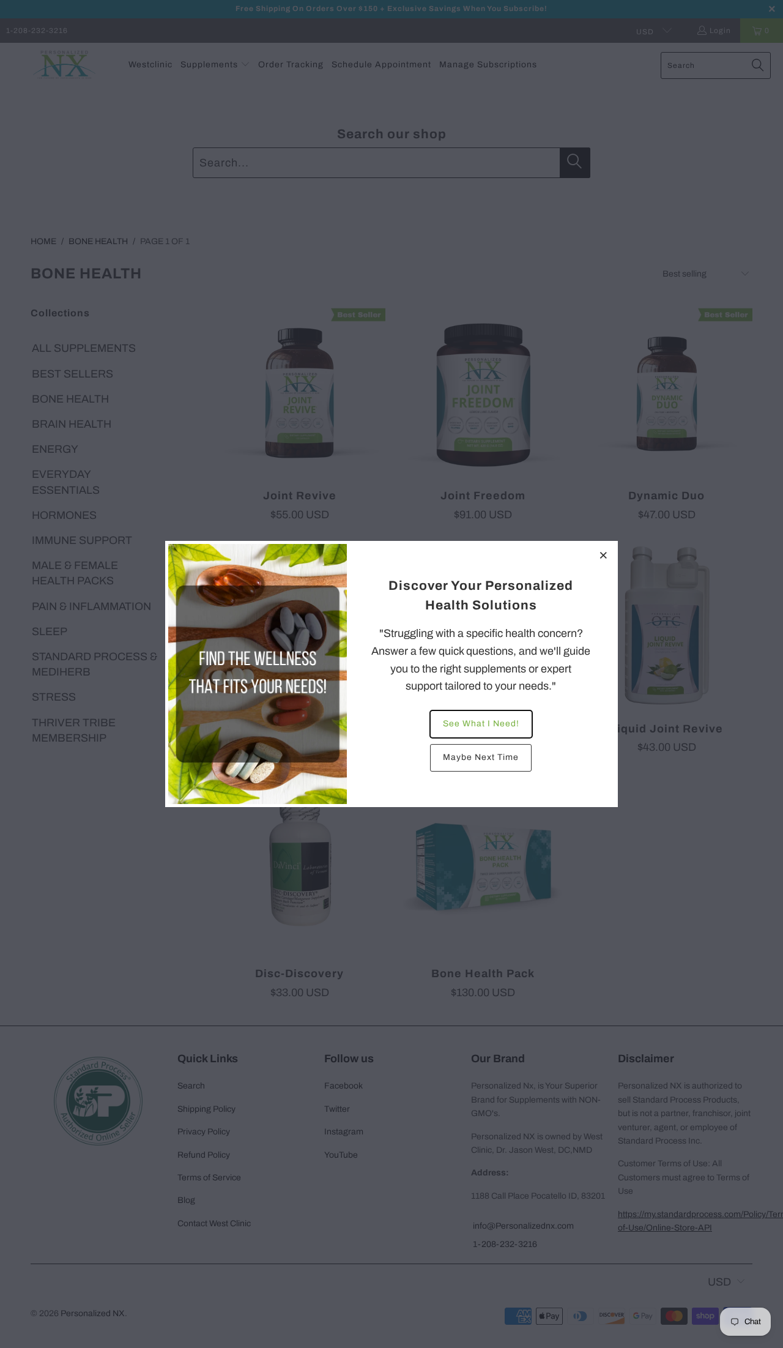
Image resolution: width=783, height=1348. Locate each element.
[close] (604, 555)
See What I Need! (481, 723)
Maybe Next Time (481, 757)
